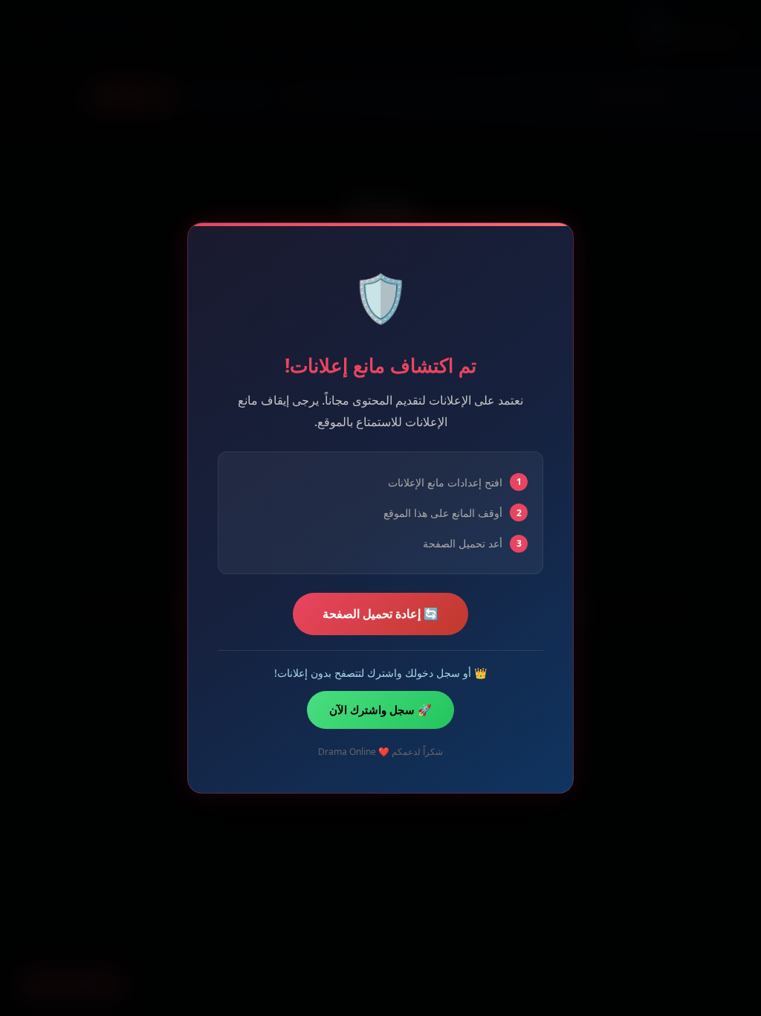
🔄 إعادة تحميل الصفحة (380, 613)
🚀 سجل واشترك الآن (380, 709)
